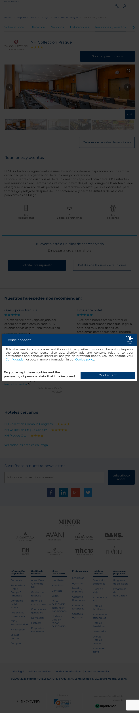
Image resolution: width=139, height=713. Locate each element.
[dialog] (69, 357)
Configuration (16, 359)
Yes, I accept (108, 375)
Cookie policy (84, 359)
